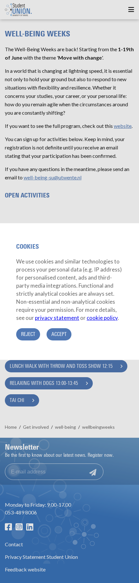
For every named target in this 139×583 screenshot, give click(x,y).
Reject (28, 334)
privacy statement (57, 317)
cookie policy (102, 317)
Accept (59, 334)
